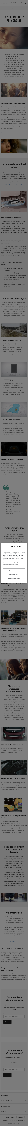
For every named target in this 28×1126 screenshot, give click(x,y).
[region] (14, 563)
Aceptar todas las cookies (14, 570)
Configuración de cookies (14, 578)
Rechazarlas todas (14, 574)
